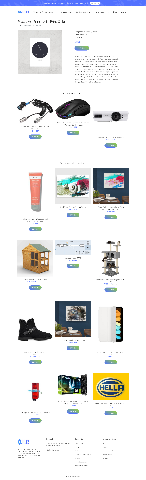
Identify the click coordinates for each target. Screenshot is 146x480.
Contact (105, 447)
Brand (123, 12)
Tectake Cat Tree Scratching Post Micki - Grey (110, 281)
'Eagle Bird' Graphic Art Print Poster (73, 340)
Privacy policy (107, 454)
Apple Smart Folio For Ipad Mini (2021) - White (111, 353)
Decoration (87, 32)
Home (20, 25)
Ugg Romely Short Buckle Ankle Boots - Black (35, 353)
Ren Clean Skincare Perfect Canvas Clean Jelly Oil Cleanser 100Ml (35, 220)
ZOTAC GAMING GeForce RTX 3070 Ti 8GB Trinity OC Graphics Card (73, 402)
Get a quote (95, 3)
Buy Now (82, 48)
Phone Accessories (101, 12)
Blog (115, 12)
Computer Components (43, 12)
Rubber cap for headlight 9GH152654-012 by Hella (111, 404)
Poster (94, 32)
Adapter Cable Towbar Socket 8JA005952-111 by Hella (35, 128)
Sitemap (105, 458)
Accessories (78, 443)
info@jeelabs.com (52, 450)
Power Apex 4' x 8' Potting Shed (35, 280)
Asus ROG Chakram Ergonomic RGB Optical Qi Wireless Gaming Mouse (73, 124)
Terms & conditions (109, 451)
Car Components (83, 12)
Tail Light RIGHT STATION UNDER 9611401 (35, 413)
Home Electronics (64, 12)
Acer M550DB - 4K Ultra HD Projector (110, 138)
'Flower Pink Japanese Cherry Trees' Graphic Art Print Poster (111, 208)
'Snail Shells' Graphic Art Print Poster (73, 207)
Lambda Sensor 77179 (73, 258)
